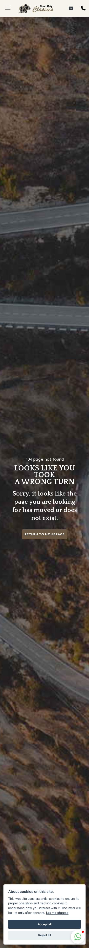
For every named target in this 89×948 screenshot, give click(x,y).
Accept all (44, 924)
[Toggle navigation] (8, 8)
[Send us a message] (74, 8)
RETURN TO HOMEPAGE (44, 534)
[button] (78, 937)
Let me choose (57, 912)
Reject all (44, 935)
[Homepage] (35, 8)
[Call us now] (82, 8)
